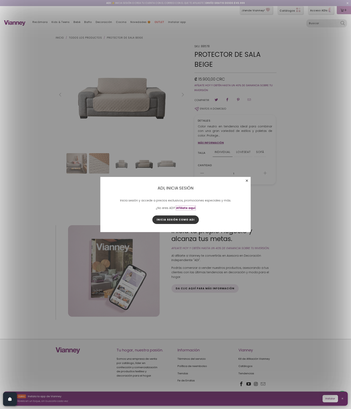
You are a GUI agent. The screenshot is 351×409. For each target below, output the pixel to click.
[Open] (10, 399)
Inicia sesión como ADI (176, 219)
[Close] (247, 180)
